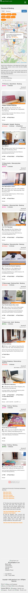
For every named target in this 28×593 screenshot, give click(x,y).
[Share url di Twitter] (6, 586)
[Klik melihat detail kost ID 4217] (13, 459)
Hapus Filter (9, 19)
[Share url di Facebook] (11, 584)
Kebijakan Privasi (9, 570)
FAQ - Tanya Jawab (10, 575)
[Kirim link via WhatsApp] (17, 586)
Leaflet (18, 62)
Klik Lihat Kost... (15, 37)
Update (24, 11)
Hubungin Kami (8, 567)
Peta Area (23, 87)
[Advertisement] (14, 543)
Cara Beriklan (8, 574)
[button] (14, 30)
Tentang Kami (8, 565)
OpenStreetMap (23, 62)
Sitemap (7, 568)
